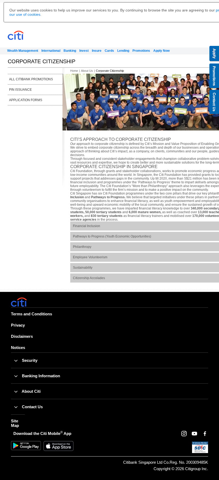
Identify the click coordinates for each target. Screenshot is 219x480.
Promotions (141, 51)
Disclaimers (22, 336)
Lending (123, 51)
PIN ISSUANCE (20, 90)
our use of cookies (24, 14)
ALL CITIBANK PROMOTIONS (31, 79)
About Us (87, 70)
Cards (109, 51)
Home (74, 70)
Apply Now (161, 51)
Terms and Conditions (31, 314)
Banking (70, 51)
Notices (18, 347)
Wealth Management (22, 51)
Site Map (15, 423)
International (50, 51)
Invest (84, 51)
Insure (96, 51)
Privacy (18, 325)
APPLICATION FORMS (25, 100)
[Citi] (25, 35)
